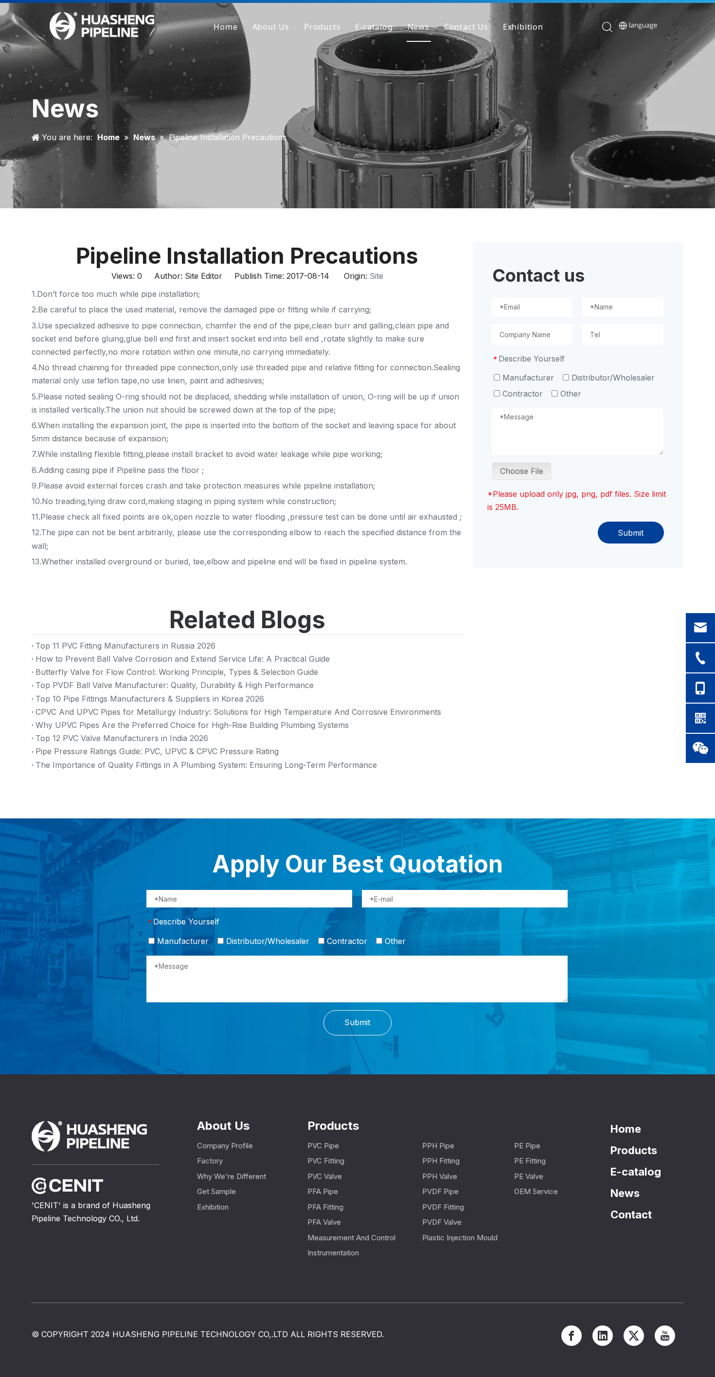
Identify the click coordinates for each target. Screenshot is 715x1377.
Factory (210, 1160)
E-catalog (374, 26)
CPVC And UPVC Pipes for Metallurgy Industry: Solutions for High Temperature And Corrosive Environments (238, 712)
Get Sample (216, 1191)
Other (569, 394)
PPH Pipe (438, 1145)
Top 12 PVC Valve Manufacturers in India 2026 (122, 738)
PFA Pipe (322, 1191)
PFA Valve (324, 1222)
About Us (270, 26)
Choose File (521, 471)
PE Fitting (530, 1160)
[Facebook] (571, 1335)
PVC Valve (324, 1176)
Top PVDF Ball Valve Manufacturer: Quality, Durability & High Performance (175, 685)
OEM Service (536, 1191)
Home (225, 26)
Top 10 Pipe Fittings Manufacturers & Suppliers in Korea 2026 (150, 699)
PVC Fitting (325, 1160)
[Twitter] (634, 1335)
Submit (631, 533)
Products (322, 26)
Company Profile (225, 1145)
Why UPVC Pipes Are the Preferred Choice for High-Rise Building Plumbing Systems (192, 725)
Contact (631, 1214)
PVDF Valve (442, 1222)
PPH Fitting (441, 1160)
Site (376, 276)
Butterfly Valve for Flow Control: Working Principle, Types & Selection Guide (177, 672)
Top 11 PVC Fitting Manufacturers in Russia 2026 (125, 646)
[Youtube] (665, 1335)
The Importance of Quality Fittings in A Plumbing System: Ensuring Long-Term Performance (206, 765)
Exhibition (523, 26)
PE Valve (528, 1176)
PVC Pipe (323, 1145)
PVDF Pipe (440, 1191)
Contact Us (466, 26)
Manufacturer (527, 377)
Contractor (521, 394)
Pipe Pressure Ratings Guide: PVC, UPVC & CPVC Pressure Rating (157, 751)
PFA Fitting (325, 1207)
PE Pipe (527, 1145)
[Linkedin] (602, 1335)
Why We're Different (231, 1176)
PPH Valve (439, 1176)
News (418, 26)
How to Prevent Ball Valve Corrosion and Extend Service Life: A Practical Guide (183, 659)
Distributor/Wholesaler (612, 377)
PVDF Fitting (443, 1207)
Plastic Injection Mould (460, 1237)
